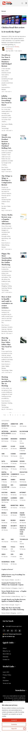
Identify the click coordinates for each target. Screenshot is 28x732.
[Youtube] (19, 630)
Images (13, 492)
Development (6, 466)
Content (10, 327)
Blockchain (24, 431)
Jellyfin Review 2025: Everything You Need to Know (7, 100)
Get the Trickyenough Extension (12, 634)
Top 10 (22, 547)
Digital (7, 366)
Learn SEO (6, 672)
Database (14, 461)
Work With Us (7, 654)
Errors (4, 479)
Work (13, 562)
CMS (3, 454)
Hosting (10, 403)
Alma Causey (5, 325)
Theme (4, 547)
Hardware (23, 485)
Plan (3, 520)
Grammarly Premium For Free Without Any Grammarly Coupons (12, 584)
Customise (14, 724)
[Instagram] (15, 630)
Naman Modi (5, 284)
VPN (12, 554)
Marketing (14, 505)
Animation (14, 424)
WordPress (6, 562)
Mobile (4, 513)
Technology (9, 49)
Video (11, 370)
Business (4, 327)
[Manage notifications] (24, 728)
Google (4, 169)
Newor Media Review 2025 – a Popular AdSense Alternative (7, 219)
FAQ (4, 677)
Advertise (5, 656)
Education (23, 472)
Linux (21, 498)
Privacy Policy (7, 675)
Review (17, 46)
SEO (3, 539)
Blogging (4, 286)
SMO (12, 539)
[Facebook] (4, 630)
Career (4, 446)
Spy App (4, 206)
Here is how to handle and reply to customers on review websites (7, 302)
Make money (5, 245)
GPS (12, 485)
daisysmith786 (5, 87)
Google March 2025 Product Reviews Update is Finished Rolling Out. (6, 141)
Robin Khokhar (5, 243)
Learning (4, 288)
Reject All (14, 728)
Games (13, 479)
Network (14, 513)
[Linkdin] (11, 630)
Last (23, 415)
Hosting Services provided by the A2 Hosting (6, 381)
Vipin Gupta (4, 124)
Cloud (13, 446)
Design (22, 461)
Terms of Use (7, 683)
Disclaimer (6, 680)
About (4, 648)
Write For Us (6, 651)
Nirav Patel (4, 167)
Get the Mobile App (9, 636)
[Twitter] (8, 630)
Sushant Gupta (9, 46)
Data (3, 461)
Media (10, 124)
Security (14, 526)
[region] (14, 717)
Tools (13, 547)
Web (21, 554)
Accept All (14, 720)
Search (22, 520)
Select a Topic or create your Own (23, 530)
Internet (4, 329)
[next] (20, 415)
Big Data (14, 431)
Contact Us (6, 659)
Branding (14, 439)
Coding (9, 286)
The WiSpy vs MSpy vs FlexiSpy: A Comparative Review (7, 180)
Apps (8, 206)
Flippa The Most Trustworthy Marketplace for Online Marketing (7, 259)
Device (13, 466)
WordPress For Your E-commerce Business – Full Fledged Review (7, 60)
